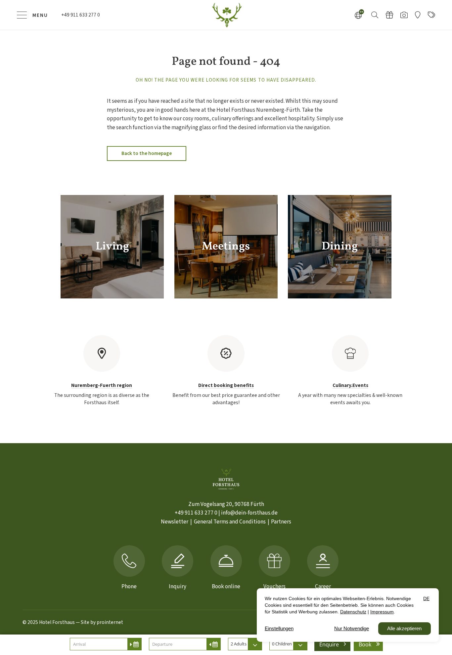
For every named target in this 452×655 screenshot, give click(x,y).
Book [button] (365, 644)
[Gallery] (404, 15)
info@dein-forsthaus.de (249, 513)
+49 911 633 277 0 (196, 513)
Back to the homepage (146, 153)
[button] (374, 14)
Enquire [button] (329, 644)
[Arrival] (417, 15)
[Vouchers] (389, 15)
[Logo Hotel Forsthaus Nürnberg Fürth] (226, 15)
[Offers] (431, 15)
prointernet (110, 622)
